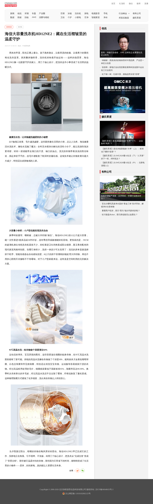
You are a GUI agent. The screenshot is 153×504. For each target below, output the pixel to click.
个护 (70, 17)
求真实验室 (124, 18)
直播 (146, 4)
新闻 (12, 13)
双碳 (19, 17)
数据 (12, 17)
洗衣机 (78, 13)
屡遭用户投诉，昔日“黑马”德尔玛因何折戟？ (121, 211)
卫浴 (62, 17)
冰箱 (70, 13)
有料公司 (137, 13)
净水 (106, 17)
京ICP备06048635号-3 (104, 489)
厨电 (86, 13)
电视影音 (96, 13)
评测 (27, 13)
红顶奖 (122, 4)
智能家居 (96, 17)
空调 (62, 13)
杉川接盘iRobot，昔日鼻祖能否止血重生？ (120, 215)
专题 (34, 13)
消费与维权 (44, 17)
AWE (34, 17)
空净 (86, 17)
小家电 (78, 17)
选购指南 (9, 27)
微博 (138, 4)
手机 (106, 13)
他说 (19, 13)
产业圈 (42, 13)
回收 (27, 17)
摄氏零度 (137, 18)
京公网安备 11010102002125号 (78, 494)
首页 (113, 4)
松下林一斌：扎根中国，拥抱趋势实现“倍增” (121, 74)
